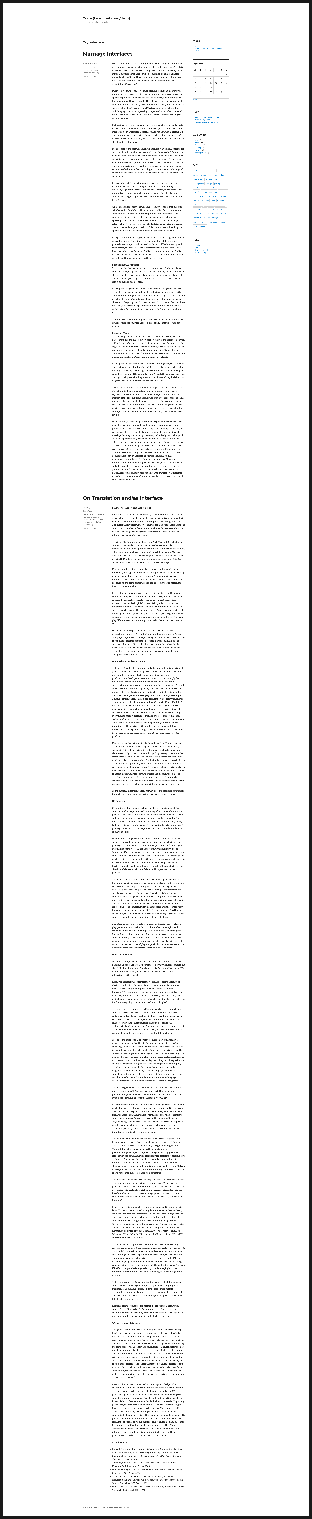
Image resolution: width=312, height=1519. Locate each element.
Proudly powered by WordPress (119, 1507)
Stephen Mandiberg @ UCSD (206, 122)
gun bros (205, 188)
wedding (95, 73)
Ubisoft (223, 222)
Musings (93, 67)
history (213, 188)
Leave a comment (90, 76)
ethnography (198, 184)
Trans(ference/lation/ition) (106, 18)
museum (220, 201)
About (197, 46)
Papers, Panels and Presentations (208, 49)
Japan (217, 192)
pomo (211, 209)
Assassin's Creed (199, 175)
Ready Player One (211, 213)
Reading (198, 148)
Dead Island (198, 179)
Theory (90, 511)
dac (222, 175)
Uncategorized (200, 153)
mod (101, 519)
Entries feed (200, 248)
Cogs (216, 175)
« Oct (195, 100)
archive (213, 171)
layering (86, 519)
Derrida (217, 179)
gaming (92, 514)
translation (87, 73)
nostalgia (197, 209)
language (94, 70)
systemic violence (200, 222)
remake (224, 213)
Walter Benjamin (200, 226)
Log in (197, 245)
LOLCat (196, 201)
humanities (100, 514)
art (219, 171)
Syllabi (197, 51)
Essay (85, 511)
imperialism (198, 192)
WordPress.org (200, 253)
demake (208, 179)
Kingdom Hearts (199, 196)
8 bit (195, 171)
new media (87, 522)
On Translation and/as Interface (123, 498)
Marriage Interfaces (108, 54)
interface (86, 70)
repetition (197, 218)
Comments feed (201, 250)
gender (196, 188)
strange (215, 218)
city (210, 175)
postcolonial (221, 209)
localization (94, 519)
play (204, 209)
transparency (88, 525)
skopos (207, 218)
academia (203, 171)
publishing (197, 213)
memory (205, 201)
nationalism (197, 205)
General (86, 67)
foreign (209, 184)
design (85, 514)
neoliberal (209, 205)
